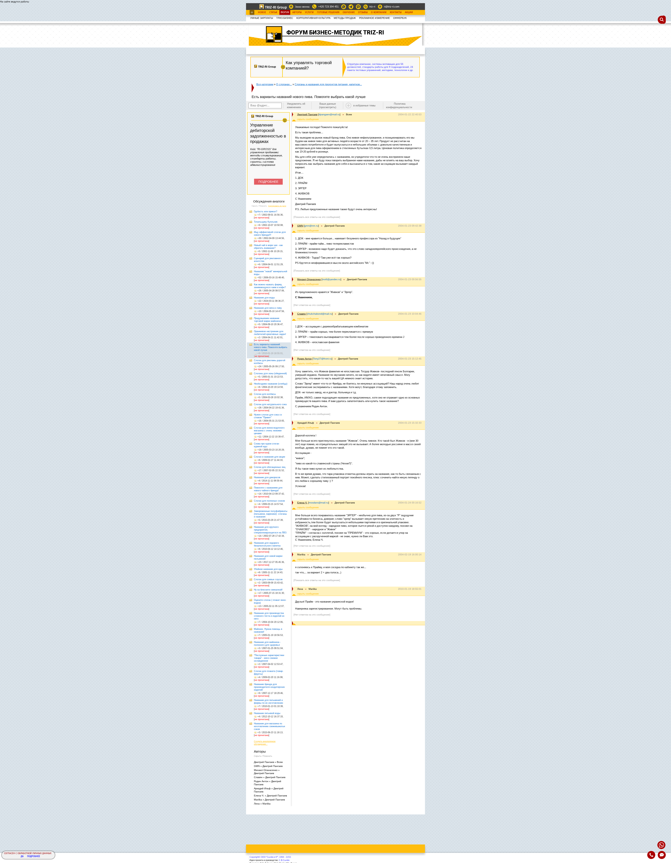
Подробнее (33, 856)
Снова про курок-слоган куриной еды (266, 445)
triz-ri (372, 6)
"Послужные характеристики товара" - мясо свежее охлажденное (269, 658)
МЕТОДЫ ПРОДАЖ (345, 18)
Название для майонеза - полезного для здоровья (267, 643)
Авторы (297, 12)
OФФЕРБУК (400, 18)
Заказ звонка (302, 6)
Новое (262, 12)
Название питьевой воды (267, 713)
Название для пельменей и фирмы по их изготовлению (268, 701)
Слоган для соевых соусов (268, 579)
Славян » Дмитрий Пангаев (269, 777)
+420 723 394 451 (328, 6)
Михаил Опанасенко (309, 279)
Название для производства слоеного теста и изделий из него (269, 616)
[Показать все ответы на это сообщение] (317, 217)
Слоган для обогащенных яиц (269, 467)
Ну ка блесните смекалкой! (268, 589)
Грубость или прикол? (265, 211)
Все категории (264, 84)
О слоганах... (284, 84)
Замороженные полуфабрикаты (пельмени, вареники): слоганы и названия (270, 514)
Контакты (396, 12)
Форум (285, 12)
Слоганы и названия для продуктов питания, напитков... (328, 84)
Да (22, 856)
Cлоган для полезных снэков (269, 500)
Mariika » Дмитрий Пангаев (269, 799)
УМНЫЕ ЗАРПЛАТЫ (261, 18)
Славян (301, 313)
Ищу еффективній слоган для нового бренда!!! (270, 233)
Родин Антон (304, 358)
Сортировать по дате (277, 206)
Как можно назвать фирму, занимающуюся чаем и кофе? (270, 286)
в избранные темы (364, 105)
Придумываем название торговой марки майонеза (267, 319)
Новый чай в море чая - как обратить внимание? (268, 246)
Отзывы (363, 12)
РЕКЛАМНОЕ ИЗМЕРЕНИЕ (374, 18)
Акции (409, 12)
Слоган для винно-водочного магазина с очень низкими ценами (269, 430)
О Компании (379, 12)
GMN (300, 225)
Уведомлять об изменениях (296, 105)
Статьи (273, 12)
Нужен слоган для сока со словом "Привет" (268, 416)
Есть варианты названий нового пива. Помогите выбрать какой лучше (270, 347)
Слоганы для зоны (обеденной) (270, 373)
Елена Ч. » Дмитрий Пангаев (270, 795)
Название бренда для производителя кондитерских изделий (269, 687)
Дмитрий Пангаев (307, 114)
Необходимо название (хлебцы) (270, 383)
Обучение (349, 12)
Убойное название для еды (268, 569)
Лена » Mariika (262, 803)
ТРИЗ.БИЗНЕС (284, 18)
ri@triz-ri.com (391, 6)
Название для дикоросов (267, 477)
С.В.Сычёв (284, 860)
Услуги (309, 12)
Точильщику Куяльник (265, 221)
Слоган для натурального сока (270, 404)
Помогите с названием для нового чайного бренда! (268, 489)
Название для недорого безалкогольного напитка (267, 544)
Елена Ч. (302, 502)
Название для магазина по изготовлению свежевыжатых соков (269, 726)
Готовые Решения (328, 12)
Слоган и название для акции (269, 456)
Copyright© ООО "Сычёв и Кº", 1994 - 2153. (270, 857)
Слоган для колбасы (265, 394)
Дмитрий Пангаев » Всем (268, 762)
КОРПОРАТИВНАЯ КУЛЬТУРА (313, 18)
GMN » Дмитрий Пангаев (268, 766)
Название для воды (264, 297)
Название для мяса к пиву (268, 308)
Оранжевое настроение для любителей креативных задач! (270, 332)
